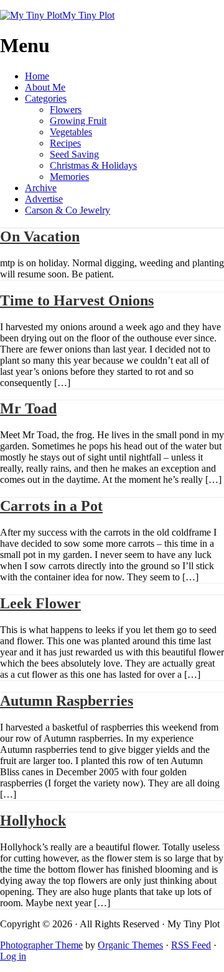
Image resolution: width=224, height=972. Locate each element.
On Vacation (40, 236)
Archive (41, 187)
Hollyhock (33, 820)
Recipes (65, 143)
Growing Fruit (78, 120)
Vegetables (71, 132)
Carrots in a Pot (51, 506)
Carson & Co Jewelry (67, 210)
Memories (69, 176)
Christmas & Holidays (93, 165)
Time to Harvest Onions (77, 300)
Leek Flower (40, 603)
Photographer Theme (41, 945)
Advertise (44, 199)
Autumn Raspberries (66, 701)
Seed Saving (74, 154)
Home (37, 76)
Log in (13, 956)
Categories (46, 98)
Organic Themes (130, 945)
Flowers (66, 109)
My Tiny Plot (88, 15)
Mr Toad (28, 408)
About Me (45, 87)
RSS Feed (191, 945)
